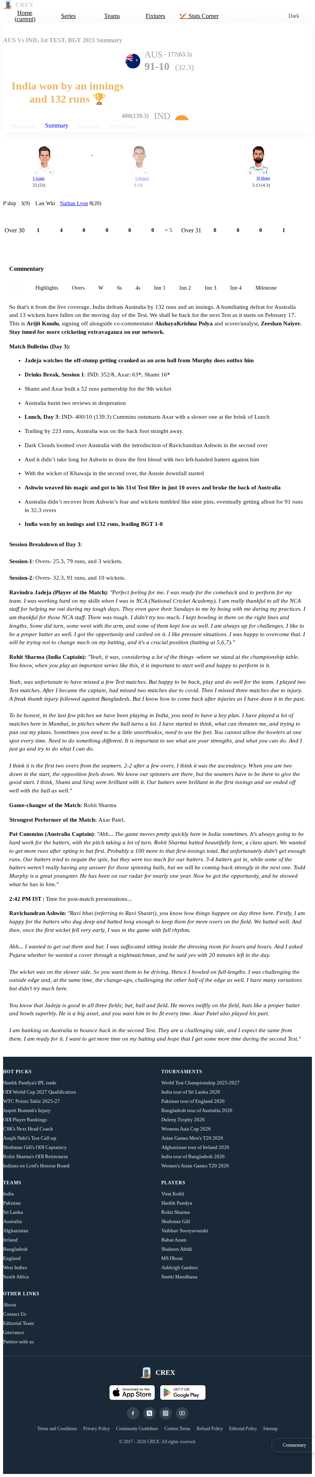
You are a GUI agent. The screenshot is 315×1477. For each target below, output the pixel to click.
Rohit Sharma (175, 1212)
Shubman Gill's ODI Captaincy (35, 1147)
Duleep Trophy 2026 (183, 1119)
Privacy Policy (96, 1428)
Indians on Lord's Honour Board (36, 1166)
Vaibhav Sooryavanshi (184, 1230)
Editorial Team (18, 1323)
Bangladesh (15, 1249)
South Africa (16, 1277)
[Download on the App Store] (132, 1392)
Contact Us (14, 1314)
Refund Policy (210, 1428)
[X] (149, 1413)
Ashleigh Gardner (179, 1267)
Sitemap (270, 1428)
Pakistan (12, 1203)
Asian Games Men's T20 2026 (192, 1138)
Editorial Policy (243, 1428)
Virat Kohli (172, 1194)
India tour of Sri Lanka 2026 (190, 1092)
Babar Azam (173, 1240)
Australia (12, 1221)
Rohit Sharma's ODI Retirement (35, 1156)
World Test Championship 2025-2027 (200, 1083)
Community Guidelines (137, 1428)
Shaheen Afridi (176, 1249)
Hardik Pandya (176, 1203)
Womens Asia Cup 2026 (186, 1129)
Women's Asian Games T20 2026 (195, 1166)
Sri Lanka (13, 1212)
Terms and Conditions (57, 1428)
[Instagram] (165, 1413)
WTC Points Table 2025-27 (31, 1101)
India (8, 1194)
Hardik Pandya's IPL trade (29, 1083)
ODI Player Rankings (25, 1119)
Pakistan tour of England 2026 (193, 1101)
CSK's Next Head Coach (28, 1129)
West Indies (15, 1267)
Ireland (10, 1240)
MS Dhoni (172, 1258)
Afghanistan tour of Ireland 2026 (195, 1147)
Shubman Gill (175, 1221)
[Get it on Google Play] (183, 1392)
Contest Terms (177, 1428)
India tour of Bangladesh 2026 (193, 1156)
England (12, 1258)
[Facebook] (133, 1413)
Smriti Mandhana (179, 1277)
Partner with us (18, 1341)
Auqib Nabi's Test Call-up (29, 1138)
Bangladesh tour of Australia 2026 (196, 1110)
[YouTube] (182, 1413)
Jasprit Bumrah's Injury (27, 1110)
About (9, 1305)
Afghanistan (15, 1230)
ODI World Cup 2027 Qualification (39, 1092)
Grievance (13, 1332)
